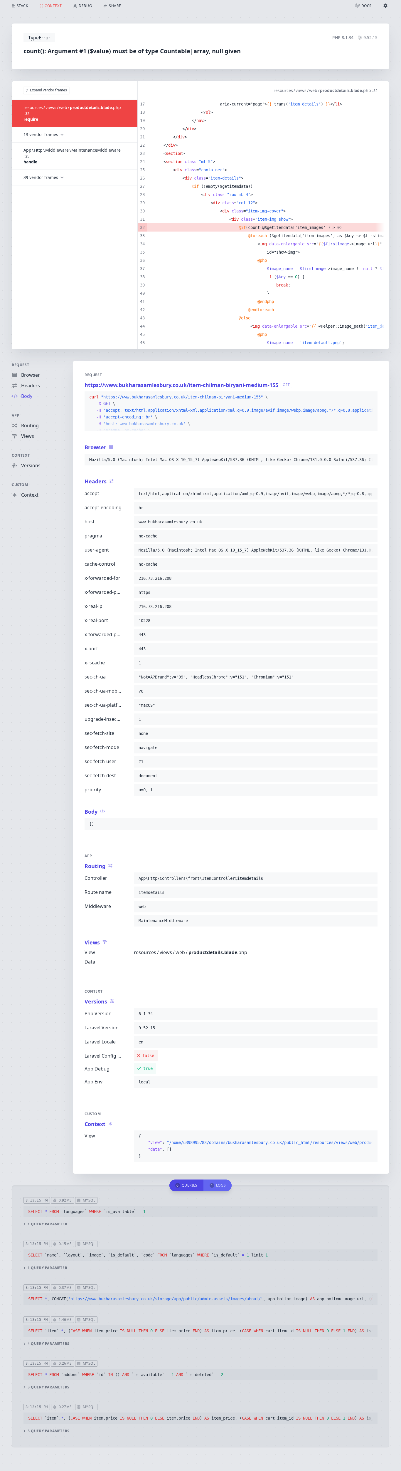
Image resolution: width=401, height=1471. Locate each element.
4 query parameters (49, 1343)
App (15, 415)
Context (21, 455)
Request (20, 364)
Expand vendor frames (48, 90)
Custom (20, 484)
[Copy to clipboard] (370, 397)
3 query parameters (49, 1387)
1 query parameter (47, 1224)
